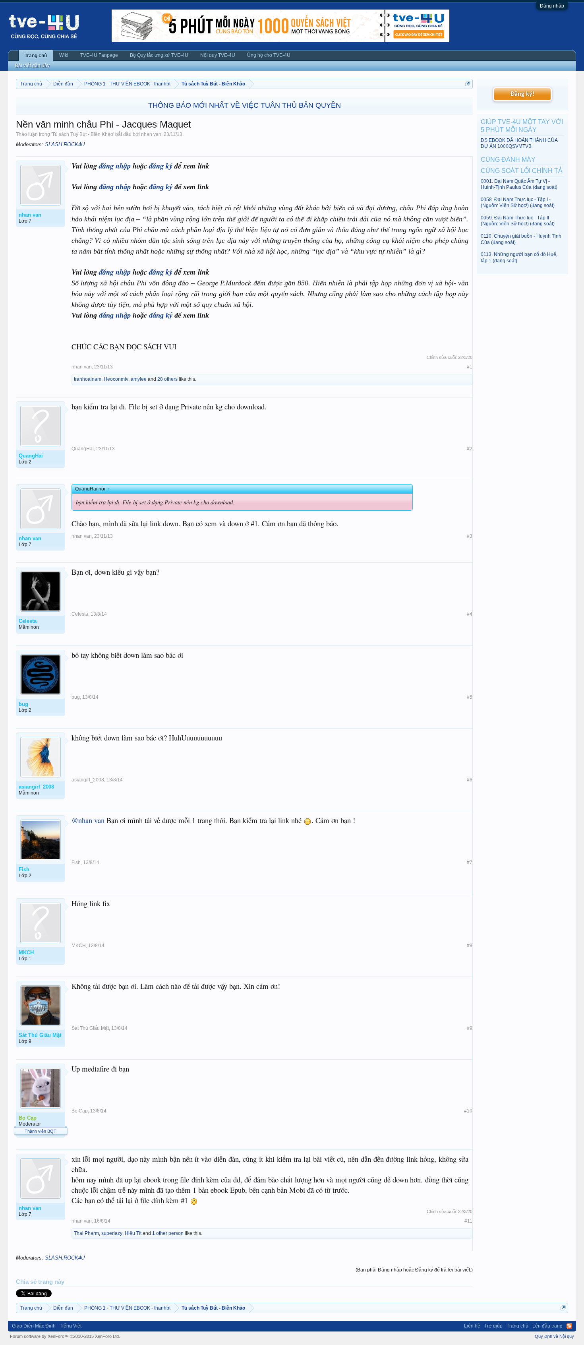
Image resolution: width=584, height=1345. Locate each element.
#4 (469, 614)
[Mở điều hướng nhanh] (467, 83)
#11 (468, 1221)
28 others (167, 379)
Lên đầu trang (547, 1326)
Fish (76, 862)
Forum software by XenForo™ (65, 1336)
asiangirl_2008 (88, 780)
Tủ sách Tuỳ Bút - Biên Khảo (82, 134)
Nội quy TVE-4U (217, 55)
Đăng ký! (522, 94)
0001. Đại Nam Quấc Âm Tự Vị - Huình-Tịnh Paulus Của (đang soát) (519, 184)
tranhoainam (87, 379)
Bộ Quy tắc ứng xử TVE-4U (159, 55)
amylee (139, 379)
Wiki (63, 55)
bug (76, 697)
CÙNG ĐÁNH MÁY (508, 159)
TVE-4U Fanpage (99, 55)
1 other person (168, 1233)
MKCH (79, 945)
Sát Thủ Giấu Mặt (90, 1028)
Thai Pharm (86, 1233)
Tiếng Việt (70, 1326)
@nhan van (88, 820)
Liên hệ (472, 1326)
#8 (469, 945)
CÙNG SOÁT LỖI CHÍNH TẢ (522, 170)
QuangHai (83, 449)
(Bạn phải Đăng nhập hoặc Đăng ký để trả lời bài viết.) (414, 1270)
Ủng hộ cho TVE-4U (268, 55)
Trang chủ (36, 55)
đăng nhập (115, 166)
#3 (469, 536)
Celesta (80, 614)
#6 (469, 780)
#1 (469, 367)
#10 (468, 1111)
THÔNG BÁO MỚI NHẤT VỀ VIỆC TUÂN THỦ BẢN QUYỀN (244, 105)
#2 (469, 449)
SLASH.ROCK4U (65, 144)
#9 (469, 1028)
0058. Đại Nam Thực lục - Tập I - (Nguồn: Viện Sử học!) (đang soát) (518, 202)
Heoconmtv (116, 379)
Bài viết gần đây (32, 65)
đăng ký (160, 166)
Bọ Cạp (80, 1111)
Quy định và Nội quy (554, 1336)
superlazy (111, 1233)
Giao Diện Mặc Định (34, 1326)
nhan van (151, 134)
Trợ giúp (493, 1326)
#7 (469, 862)
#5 (469, 697)
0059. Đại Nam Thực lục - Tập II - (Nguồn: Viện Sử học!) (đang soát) (518, 221)
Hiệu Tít (133, 1233)
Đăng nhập (552, 6)
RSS (569, 1326)
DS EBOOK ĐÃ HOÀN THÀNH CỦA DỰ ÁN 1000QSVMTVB (519, 143)
